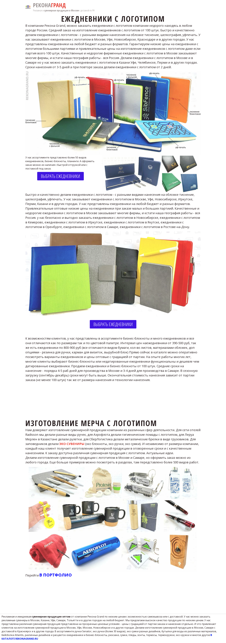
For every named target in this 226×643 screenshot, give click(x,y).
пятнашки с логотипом (177, 7)
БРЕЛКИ (98, 7)
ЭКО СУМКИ (85, 7)
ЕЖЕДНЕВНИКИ (23, 7)
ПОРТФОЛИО (55, 7)
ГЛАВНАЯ (110, 7)
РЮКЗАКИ (39, 7)
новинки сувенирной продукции (138, 7)
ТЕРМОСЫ (70, 7)
